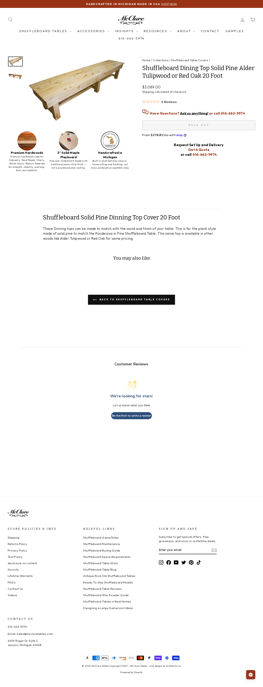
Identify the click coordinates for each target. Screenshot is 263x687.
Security (13, 569)
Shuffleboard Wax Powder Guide (106, 595)
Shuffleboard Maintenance (101, 544)
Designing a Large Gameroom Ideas (108, 608)
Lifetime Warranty (20, 576)
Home (146, 60)
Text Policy (15, 557)
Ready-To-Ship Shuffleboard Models (108, 582)
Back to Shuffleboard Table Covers (134, 299)
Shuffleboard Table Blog (99, 569)
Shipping (148, 92)
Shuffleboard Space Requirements (107, 557)
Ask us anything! (194, 113)
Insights (125, 31)
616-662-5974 (131, 38)
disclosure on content (22, 563)
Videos (12, 595)
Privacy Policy (17, 550)
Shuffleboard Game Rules (101, 537)
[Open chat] (250, 674)
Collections (160, 60)
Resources (156, 31)
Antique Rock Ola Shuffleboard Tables (109, 576)
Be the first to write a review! (131, 416)
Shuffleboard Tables (44, 31)
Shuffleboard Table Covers (189, 60)
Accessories (91, 31)
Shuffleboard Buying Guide (101, 550)
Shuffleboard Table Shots (100, 563)
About (184, 31)
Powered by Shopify (131, 672)
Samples (234, 31)
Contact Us (15, 589)
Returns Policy (17, 544)
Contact (210, 31)
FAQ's (12, 582)
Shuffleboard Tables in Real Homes (107, 601)
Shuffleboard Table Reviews (102, 589)
